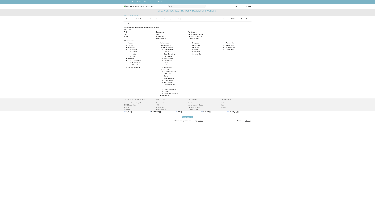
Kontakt (126, 36)
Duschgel (195, 49)
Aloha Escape (164, 96)
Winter (134, 56)
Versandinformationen (195, 36)
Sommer (134, 52)
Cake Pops (167, 74)
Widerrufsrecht (161, 38)
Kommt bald (229, 49)
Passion (166, 91)
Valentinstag (168, 60)
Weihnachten (168, 67)
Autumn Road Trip (170, 71)
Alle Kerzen (131, 45)
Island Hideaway (165, 45)
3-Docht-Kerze (136, 65)
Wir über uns (192, 32)
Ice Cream (167, 87)
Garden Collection (169, 85)
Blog (125, 34)
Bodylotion (195, 47)
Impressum (160, 36)
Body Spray (196, 45)
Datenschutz (160, 32)
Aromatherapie (168, 49)
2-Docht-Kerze (136, 63)
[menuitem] (128, 18)
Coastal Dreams (169, 78)
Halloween (167, 65)
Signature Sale (230, 47)
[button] (243, 2)
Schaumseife (196, 54)
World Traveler (168, 58)
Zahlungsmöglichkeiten (195, 34)
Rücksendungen (193, 38)
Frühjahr (134, 49)
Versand (200, 121)
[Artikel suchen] (205, 6)
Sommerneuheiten (134, 67)
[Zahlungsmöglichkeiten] (128, 111)
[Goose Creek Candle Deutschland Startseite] (139, 6)
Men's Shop (168, 56)
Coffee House (168, 80)
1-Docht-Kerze (136, 60)
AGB (157, 34)
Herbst (134, 54)
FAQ (125, 32)
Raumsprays (229, 45)
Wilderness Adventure (171, 93)
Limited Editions (165, 69)
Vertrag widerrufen (187, 117)
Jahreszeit (131, 47)
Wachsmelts (229, 43)
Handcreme (196, 52)
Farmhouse (167, 52)
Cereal (166, 76)
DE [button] (249, 2)
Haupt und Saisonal (166, 47)
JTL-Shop (248, 121)
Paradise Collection (170, 89)
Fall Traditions (168, 82)
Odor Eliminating (169, 54)
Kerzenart (131, 58)
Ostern (166, 63)
